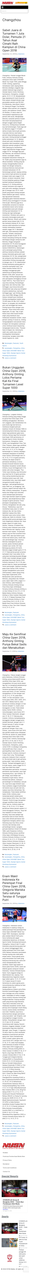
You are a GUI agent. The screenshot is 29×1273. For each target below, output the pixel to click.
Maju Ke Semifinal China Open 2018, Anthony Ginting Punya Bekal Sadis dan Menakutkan (14, 640)
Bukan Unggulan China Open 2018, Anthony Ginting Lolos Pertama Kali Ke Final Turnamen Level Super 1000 (14, 377)
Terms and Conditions (10, 1168)
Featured (16, 343)
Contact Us (6, 1171)
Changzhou (16, 348)
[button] (2, 7)
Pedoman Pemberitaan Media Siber (14, 1156)
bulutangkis (8, 348)
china (22, 348)
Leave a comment (10, 358)
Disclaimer (6, 1164)
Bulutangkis (8, 343)
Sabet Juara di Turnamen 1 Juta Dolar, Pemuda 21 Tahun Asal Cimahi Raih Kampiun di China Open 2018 (13, 40)
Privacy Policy (7, 1160)
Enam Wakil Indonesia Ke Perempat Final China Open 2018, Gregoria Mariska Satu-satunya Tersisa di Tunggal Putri (14, 888)
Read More (5, 1209)
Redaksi (5, 1152)
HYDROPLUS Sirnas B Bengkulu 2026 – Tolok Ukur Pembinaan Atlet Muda (13, 1202)
